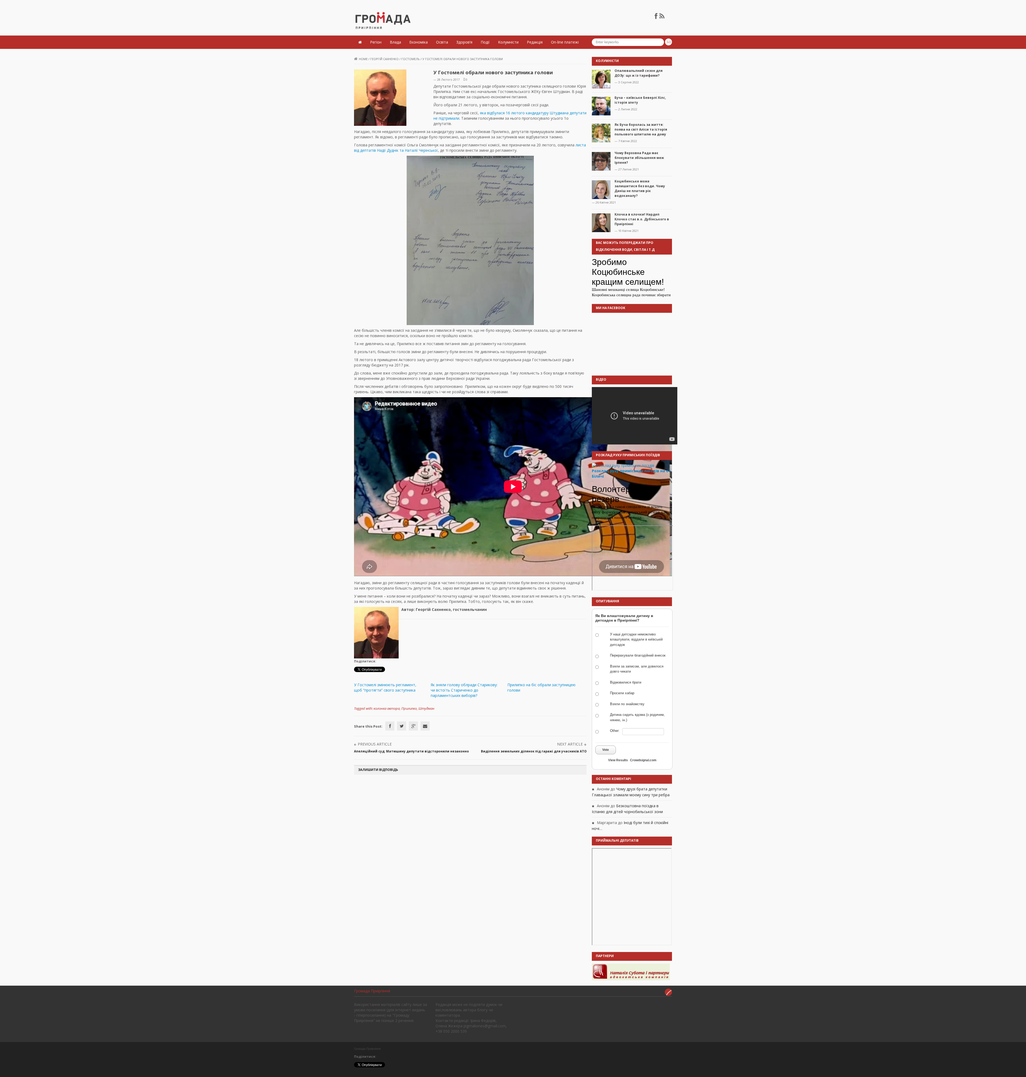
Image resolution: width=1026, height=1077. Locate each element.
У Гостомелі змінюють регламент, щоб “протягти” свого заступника (385, 687)
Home (363, 59)
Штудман (426, 708)
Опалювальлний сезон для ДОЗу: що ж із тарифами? (639, 73)
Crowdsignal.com (643, 760)
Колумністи (508, 42)
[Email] (425, 726)
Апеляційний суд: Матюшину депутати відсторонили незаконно (411, 751)
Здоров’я (464, 42)
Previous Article (375, 744)
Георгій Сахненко (384, 59)
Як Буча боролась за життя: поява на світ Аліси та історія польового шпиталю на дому (641, 129)
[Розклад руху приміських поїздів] (623, 465)
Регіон (376, 42)
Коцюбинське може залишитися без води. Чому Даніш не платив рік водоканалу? (640, 188)
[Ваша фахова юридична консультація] (631, 971)
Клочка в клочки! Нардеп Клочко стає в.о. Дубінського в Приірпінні (642, 219)
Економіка (418, 42)
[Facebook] (389, 726)
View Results (618, 760)
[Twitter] (401, 726)
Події (485, 42)
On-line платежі (565, 42)
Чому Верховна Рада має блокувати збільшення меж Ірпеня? (639, 158)
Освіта (442, 42)
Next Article (570, 744)
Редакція (535, 42)
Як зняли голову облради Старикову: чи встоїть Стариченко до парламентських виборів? (464, 690)
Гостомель (410, 59)
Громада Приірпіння (372, 990)
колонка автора (387, 708)
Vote (605, 750)
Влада (395, 42)
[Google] (413, 726)
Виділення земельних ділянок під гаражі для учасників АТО (533, 751)
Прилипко (409, 708)
